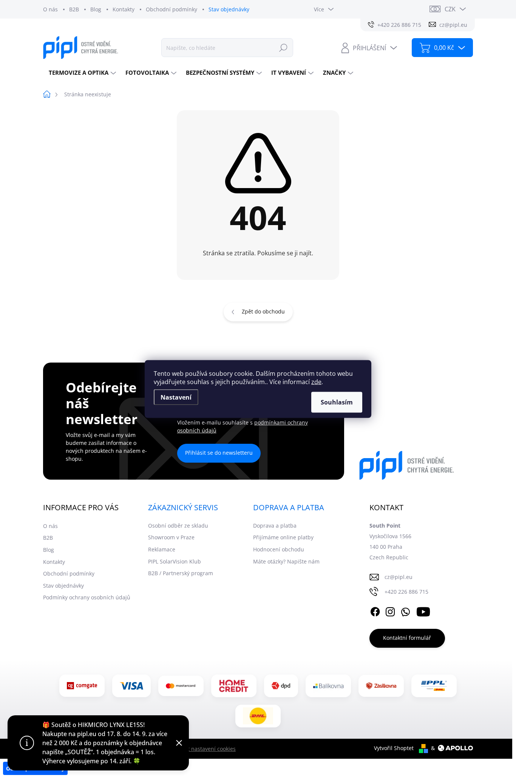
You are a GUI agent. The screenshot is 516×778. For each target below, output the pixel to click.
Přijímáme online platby (283, 537)
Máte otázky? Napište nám (286, 561)
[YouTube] (423, 610)
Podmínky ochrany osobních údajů (86, 597)
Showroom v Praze (171, 537)
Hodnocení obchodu (278, 549)
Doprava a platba (275, 525)
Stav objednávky (229, 9)
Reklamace (161, 549)
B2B (74, 9)
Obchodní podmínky (171, 9)
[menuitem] (81, 73)
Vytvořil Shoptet (394, 748)
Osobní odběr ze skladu (178, 525)
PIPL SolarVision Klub (174, 561)
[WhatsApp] (405, 610)
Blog (95, 9)
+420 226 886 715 (406, 591)
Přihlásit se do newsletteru (219, 452)
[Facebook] (375, 610)
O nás (50, 9)
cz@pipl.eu (398, 576)
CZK (450, 9)
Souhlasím (337, 402)
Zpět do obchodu (263, 311)
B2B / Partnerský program (180, 573)
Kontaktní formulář (407, 637)
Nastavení (176, 397)
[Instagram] (390, 610)
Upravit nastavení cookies (203, 748)
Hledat (283, 47)
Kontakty (123, 9)
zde (316, 382)
